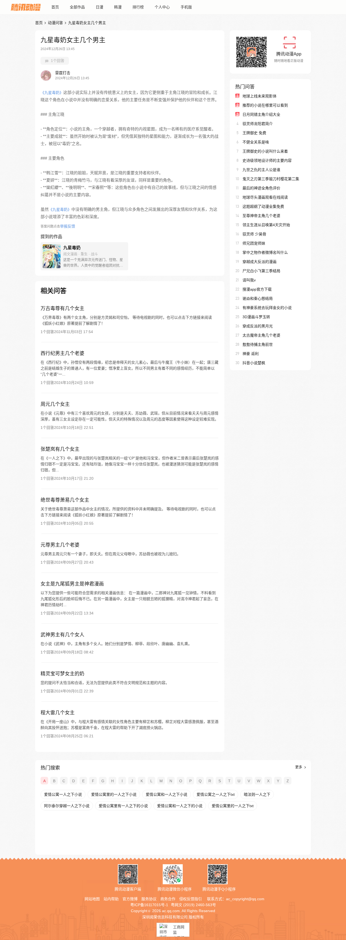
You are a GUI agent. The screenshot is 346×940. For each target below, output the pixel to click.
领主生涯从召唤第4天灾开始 (266, 225)
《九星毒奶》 (52, 92)
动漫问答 (55, 23)
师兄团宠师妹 (253, 243)
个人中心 (162, 7)
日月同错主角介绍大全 (261, 114)
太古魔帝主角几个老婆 (261, 335)
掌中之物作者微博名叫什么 (265, 252)
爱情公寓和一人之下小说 (166, 794)
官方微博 (130, 899)
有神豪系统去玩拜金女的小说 (267, 307)
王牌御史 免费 (254, 133)
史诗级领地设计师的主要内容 (267, 160)
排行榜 (138, 7)
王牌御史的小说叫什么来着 (265, 151)
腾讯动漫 (26, 7)
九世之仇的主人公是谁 (261, 169)
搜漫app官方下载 (257, 289)
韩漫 (118, 7)
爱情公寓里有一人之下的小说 (123, 806)
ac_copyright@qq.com (245, 899)
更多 (299, 767)
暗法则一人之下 (257, 794)
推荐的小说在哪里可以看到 (265, 105)
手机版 (186, 7)
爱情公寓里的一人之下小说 (114, 794)
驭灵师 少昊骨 (254, 234)
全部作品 (77, 7)
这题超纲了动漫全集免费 (263, 206)
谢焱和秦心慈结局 (257, 298)
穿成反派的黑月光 (257, 326)
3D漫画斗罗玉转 (256, 317)
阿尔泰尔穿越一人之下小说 (66, 806)
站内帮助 (111, 899)
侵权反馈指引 (190, 899)
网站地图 (92, 899)
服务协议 (149, 899)
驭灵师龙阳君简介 (257, 123)
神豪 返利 (250, 353)
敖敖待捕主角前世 (257, 344)
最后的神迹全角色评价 (261, 188)
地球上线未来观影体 (259, 96)
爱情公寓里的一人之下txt (233, 806)
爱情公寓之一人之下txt (216, 794)
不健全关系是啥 (255, 142)
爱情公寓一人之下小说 (63, 794)
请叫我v (249, 280)
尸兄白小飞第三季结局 (261, 271)
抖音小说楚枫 (253, 363)
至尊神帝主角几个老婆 (261, 215)
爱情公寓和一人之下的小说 (179, 806)
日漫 (99, 7)
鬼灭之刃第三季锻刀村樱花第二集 (270, 179)
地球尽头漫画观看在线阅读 (265, 197)
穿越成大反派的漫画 (259, 261)
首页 (55, 7)
